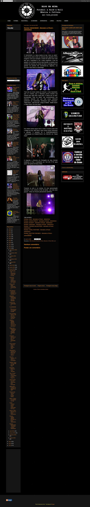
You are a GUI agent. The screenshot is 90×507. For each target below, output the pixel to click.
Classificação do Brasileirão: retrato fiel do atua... (13, 273)
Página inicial (41, 285)
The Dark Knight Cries (15, 199)
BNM (30, 240)
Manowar (34, 240)
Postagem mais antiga (52, 285)
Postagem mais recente (30, 285)
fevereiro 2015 (13, 434)
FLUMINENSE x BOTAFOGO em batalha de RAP (13, 309)
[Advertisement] (13, 53)
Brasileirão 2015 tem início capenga (12, 369)
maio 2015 (12, 269)
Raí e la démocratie (15, 130)
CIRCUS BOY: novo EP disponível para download (13, 382)
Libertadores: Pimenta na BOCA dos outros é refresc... (13, 352)
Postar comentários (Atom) (42, 289)
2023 (10, 232)
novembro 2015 (13, 252)
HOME (9, 20)
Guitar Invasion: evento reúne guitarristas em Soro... (13, 405)
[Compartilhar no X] (37, 239)
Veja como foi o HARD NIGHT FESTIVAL (16, 89)
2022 (10, 234)
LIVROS (52, 20)
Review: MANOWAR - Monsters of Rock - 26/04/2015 (13, 426)
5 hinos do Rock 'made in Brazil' (16, 212)
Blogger (52, 504)
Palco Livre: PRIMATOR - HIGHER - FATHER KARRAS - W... (13, 330)
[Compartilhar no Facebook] (38, 239)
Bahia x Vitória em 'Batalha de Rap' (13, 399)
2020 (10, 238)
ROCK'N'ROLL (24, 20)
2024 (10, 230)
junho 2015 (12, 267)
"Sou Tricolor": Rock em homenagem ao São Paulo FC (13, 375)
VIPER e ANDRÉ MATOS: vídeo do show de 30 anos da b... (13, 323)
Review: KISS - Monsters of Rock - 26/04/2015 (13, 412)
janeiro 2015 (12, 437)
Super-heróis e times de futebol (16, 172)
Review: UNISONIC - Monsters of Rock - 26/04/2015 (39, 224)
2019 (10, 240)
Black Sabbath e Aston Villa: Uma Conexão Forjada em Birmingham (16, 117)
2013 (10, 443)
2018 (10, 242)
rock (55, 240)
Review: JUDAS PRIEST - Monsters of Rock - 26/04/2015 (40, 221)
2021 (10, 236)
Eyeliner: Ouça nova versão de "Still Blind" (13, 364)
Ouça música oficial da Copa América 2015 (12, 346)
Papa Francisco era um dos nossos (16, 158)
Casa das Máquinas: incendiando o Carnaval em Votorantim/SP (16, 186)
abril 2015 (12, 431)
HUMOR (66, 20)
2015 (10, 248)
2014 (10, 441)
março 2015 (13, 432)
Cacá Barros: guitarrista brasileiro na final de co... (13, 292)
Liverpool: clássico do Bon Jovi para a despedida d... (13, 338)
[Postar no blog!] (36, 239)
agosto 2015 (12, 262)
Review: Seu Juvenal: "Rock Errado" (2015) (12, 394)
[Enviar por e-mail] (34, 239)
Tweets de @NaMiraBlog (67, 167)
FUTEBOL (16, 20)
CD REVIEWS (34, 20)
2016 (10, 246)
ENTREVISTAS (43, 20)
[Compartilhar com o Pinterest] (40, 239)
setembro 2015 (13, 259)
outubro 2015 (13, 256)
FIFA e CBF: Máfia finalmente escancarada (13, 286)
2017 (10, 244)
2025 (10, 229)
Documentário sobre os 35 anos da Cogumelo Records (13, 316)
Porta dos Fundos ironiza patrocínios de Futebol (13, 280)
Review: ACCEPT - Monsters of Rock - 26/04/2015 (38, 222)
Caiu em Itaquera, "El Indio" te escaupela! (13, 358)
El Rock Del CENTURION (13, 304)
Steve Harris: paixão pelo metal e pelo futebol (16, 144)
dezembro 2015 (13, 249)
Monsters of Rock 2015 (48, 240)
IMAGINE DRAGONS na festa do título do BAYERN (13, 298)
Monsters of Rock (39, 240)
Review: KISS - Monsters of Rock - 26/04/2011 (37, 219)
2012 (10, 445)
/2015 (29, 235)
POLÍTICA (59, 20)
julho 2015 (12, 265)
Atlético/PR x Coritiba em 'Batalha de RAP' (13, 388)
